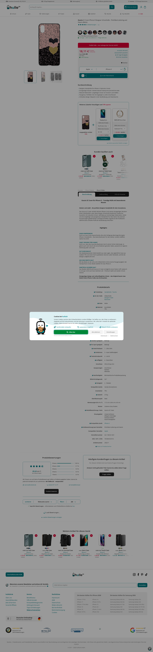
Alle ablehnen (96, 332)
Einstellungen (111, 332)
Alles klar (72, 332)
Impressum (104, 335)
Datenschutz (114, 335)
